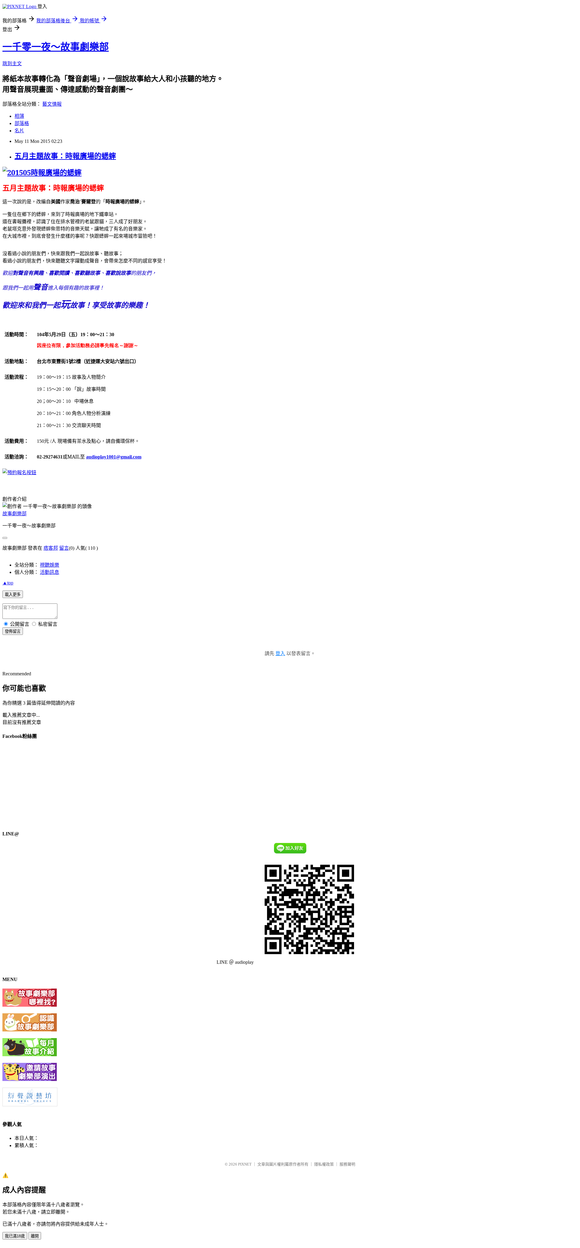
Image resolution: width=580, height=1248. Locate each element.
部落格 (21, 123)
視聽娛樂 (49, 565)
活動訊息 (49, 572)
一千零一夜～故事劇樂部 (55, 46)
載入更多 (13, 594)
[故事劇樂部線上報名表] (19, 472)
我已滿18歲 (15, 1236)
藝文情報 (52, 104)
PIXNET (245, 1164)
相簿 (19, 116)
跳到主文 (12, 63)
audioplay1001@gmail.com (113, 456)
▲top (7, 582)
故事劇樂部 (14, 513)
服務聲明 (347, 1164)
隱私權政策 (324, 1164)
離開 (35, 1236)
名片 (19, 130)
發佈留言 (13, 631)
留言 (64, 548)
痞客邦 (51, 548)
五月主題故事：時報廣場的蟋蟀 (65, 156)
